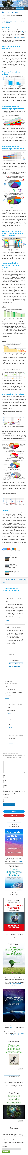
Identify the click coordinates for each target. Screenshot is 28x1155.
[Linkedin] (13, 549)
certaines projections (21, 406)
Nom (4, 775)
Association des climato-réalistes (17, 4)
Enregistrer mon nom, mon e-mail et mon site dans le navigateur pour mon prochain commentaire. (14, 793)
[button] (25, 8)
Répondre (7, 620)
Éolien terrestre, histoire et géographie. (14, 572)
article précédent (6, 29)
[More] (15, 549)
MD (10, 550)
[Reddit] (8, 549)
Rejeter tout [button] (5, 1149)
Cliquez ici (10, 936)
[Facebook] (3, 549)
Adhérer (14, 811)
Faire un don (14, 815)
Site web (5, 785)
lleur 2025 (20, 861)
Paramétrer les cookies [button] (15, 1149)
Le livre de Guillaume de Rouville (14, 822)
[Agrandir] (22, 1040)
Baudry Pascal (9, 682)
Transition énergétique (15, 550)
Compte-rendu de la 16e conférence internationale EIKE (9, 581)
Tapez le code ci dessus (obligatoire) (11, 801)
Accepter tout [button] (6, 1151)
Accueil (1, 8)
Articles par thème (19, 8)
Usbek (9, 704)
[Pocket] (10, 549)
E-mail (5, 780)
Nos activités (12, 8)
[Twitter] (5, 549)
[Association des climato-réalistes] (18, 2)
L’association (6, 8)
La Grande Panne (13, 557)
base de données (19, 37)
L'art (17, 861)
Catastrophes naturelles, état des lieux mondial (13, 565)
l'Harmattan (11, 1027)
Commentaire (6, 760)
